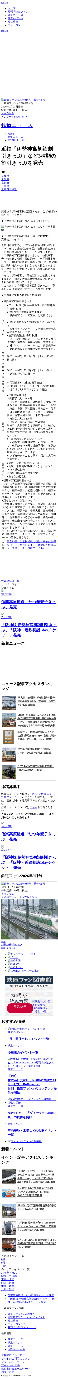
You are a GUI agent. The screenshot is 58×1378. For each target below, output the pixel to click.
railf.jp (4, 2)
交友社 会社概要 (10, 1365)
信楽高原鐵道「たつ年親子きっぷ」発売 (31, 1295)
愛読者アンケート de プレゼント (26, 1317)
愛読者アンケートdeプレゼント (19, 897)
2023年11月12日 (17, 140)
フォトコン (14, 25)
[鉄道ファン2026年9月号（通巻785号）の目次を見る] (24, 100)
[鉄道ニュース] (29, 37)
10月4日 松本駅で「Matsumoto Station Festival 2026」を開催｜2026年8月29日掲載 (36, 1226)
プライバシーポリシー (14, 1362)
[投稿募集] (29, 44)
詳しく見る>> (9, 948)
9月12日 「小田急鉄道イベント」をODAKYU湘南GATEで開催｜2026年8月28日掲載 (35, 1192)
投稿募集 (13, 21)
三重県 (5, 186)
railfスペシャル (16, 1349)
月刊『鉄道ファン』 (19, 11)
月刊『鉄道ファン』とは (22, 1327)
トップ (11, 8)
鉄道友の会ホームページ (15, 1368)
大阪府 (5, 179)
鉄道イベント (15, 18)
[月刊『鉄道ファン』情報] (29, 34)
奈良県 (5, 176)
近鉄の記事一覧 (10, 581)
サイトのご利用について (15, 1358)
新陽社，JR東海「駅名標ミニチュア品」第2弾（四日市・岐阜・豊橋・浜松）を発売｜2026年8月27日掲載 (36, 735)
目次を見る (7, 893)
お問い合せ (7, 1372)
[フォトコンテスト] (29, 47)
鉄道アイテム (15, 1346)
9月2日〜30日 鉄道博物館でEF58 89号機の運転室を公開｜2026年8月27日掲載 (36, 1243)
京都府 (5, 182)
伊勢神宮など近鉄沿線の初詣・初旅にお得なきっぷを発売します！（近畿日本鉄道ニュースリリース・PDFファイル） (31, 545)
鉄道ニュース (15, 15)
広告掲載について (11, 1355)
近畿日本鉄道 (9, 189)
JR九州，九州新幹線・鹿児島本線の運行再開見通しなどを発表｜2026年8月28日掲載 (36, 701)
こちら (33, 807)
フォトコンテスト (18, 1324)
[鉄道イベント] (29, 40)
